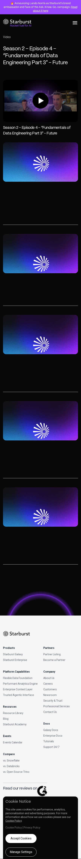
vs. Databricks (11, 766)
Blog (5, 718)
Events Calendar (12, 742)
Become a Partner (54, 659)
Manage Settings (21, 852)
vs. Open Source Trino (16, 771)
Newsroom (50, 695)
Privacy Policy (32, 827)
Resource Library (13, 713)
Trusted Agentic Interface (18, 695)
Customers (50, 689)
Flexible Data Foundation (17, 678)
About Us (48, 678)
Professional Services (56, 706)
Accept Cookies (21, 838)
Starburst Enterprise (15, 659)
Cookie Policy (13, 820)
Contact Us (50, 711)
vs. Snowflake (11, 760)
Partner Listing (52, 654)
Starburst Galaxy (13, 654)
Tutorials (48, 741)
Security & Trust (52, 700)
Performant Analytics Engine (20, 683)
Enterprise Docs (52, 735)
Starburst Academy (15, 724)
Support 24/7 (51, 746)
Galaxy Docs (50, 730)
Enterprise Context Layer (18, 689)
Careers (48, 683)
